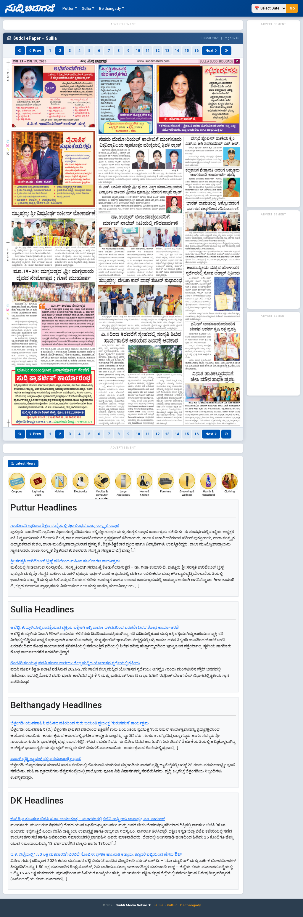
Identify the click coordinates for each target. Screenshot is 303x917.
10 (138, 51)
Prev (37, 51)
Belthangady (190, 905)
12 (157, 51)
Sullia (158, 905)
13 (167, 51)
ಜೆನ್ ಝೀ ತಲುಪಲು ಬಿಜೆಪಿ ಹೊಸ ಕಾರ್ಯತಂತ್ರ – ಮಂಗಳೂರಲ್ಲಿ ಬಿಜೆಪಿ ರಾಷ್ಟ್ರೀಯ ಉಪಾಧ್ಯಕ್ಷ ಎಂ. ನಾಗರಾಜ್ (87, 819)
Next (209, 51)
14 (177, 51)
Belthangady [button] (110, 8)
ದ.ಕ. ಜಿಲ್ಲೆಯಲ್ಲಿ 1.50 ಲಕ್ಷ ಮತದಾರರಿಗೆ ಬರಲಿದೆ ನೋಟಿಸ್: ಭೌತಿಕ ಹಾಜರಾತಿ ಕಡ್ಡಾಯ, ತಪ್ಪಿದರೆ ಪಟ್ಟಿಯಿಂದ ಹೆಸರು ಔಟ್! (96, 854)
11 (148, 51)
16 (196, 51)
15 (187, 51)
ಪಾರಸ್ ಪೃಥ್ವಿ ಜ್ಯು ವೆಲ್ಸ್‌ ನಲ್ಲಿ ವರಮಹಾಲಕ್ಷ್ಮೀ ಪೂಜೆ (45, 758)
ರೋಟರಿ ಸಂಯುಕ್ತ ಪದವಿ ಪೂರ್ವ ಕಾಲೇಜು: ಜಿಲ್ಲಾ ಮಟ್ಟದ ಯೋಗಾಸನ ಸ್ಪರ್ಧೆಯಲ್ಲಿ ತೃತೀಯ (75, 663)
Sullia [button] (86, 8)
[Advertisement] (273, 116)
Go (292, 8)
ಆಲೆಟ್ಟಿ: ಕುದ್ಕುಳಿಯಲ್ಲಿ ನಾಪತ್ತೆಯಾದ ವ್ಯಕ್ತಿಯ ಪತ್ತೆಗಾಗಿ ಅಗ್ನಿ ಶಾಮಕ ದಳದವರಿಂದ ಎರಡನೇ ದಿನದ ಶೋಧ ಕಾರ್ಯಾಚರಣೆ (94, 627)
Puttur (172, 905)
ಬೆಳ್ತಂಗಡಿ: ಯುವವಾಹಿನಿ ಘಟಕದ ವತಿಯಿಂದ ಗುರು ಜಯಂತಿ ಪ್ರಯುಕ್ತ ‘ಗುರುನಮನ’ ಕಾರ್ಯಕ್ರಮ (79, 723)
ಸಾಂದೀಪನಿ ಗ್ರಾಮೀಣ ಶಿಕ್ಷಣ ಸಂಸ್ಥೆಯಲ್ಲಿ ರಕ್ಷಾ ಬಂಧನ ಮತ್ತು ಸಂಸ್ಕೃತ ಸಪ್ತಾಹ (64, 525)
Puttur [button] (68, 8)
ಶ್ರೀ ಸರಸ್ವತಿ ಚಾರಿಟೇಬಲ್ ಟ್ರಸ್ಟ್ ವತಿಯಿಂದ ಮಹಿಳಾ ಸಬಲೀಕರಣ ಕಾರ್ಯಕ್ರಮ (65, 561)
